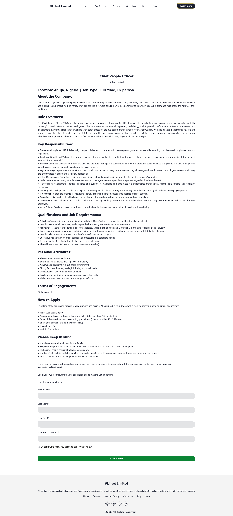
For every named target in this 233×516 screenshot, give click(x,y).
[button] (186, 6)
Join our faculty (111, 496)
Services (96, 496)
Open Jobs (131, 6)
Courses (116, 6)
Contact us (128, 496)
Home (85, 6)
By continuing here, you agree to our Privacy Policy (66, 446)
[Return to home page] (43, 6)
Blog (144, 6)
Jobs (147, 496)
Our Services (100, 6)
